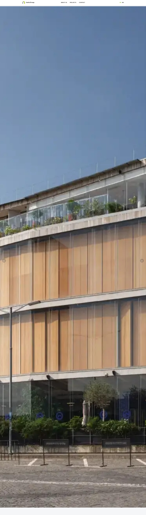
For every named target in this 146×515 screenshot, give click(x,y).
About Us (64, 2)
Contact (82, 2)
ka (123, 2)
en (120, 2)
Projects (73, 2)
